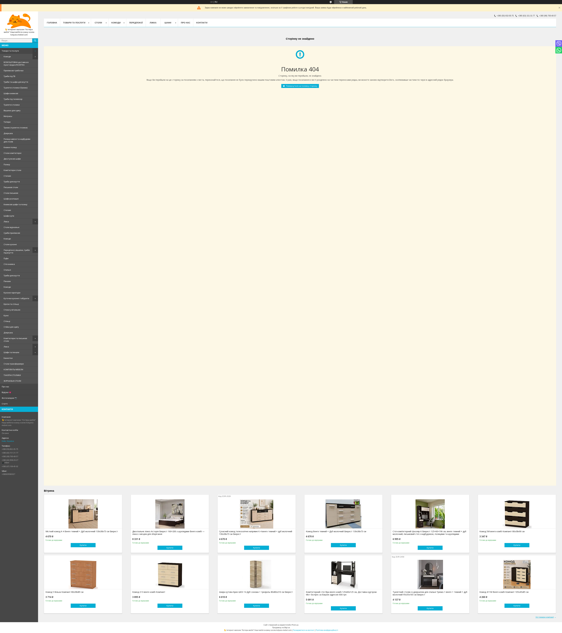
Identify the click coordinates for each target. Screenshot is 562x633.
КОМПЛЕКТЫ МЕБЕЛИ (13, 369)
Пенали (7, 281)
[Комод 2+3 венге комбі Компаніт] (170, 574)
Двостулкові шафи (12, 158)
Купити (83, 545)
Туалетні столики (12, 104)
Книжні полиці (10, 147)
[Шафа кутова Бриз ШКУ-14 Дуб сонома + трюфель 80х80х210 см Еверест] (257, 574)
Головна (52, 23)
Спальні (7, 270)
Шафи (168, 23)
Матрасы (8, 116)
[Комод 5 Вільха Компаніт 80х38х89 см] (83, 574)
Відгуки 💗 (6, 392)
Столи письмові (11, 193)
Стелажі (7, 176)
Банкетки (8, 358)
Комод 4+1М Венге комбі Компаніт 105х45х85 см (503, 592)
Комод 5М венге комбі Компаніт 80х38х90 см (502, 531)
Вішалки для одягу (12, 110)
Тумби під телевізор (13, 99)
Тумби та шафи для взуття (16, 82)
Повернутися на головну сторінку (301, 86)
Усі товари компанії (545, 617)
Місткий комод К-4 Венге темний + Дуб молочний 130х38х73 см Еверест (82, 531)
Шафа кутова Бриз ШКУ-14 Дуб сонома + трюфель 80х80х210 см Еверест (256, 592)
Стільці (7, 321)
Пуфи (6, 258)
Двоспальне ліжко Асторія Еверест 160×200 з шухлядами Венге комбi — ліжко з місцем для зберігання (168, 532)
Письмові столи (11, 187)
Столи (98, 23)
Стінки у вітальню (12, 309)
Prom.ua (295, 625)
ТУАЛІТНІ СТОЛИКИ (12, 375)
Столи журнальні (11, 227)
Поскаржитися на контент (303, 630)
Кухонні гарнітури (12, 292)
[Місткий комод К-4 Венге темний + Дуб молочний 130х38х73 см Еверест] (83, 514)
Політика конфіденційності (327, 630)
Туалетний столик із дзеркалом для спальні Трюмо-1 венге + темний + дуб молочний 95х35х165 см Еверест (430, 593)
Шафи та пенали (11, 352)
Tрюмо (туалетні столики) (15, 127)
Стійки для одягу (11, 327)
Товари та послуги (10, 50)
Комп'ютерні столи (12, 170)
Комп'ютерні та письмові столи (15, 339)
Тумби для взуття (12, 181)
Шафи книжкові (11, 93)
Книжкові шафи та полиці (15, 204)
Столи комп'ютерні (12, 153)
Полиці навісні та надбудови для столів (17, 140)
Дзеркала (8, 133)
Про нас (5, 386)
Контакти (201, 23)
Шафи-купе (9, 216)
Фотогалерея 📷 (9, 398)
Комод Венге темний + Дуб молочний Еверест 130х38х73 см (336, 531)
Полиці (7, 164)
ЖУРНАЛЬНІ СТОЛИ (12, 381)
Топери (7, 122)
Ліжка (6, 221)
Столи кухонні (10, 244)
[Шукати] (35, 40)
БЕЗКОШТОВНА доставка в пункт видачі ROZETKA (16, 63)
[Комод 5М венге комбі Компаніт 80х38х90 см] (517, 514)
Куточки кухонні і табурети (16, 298)
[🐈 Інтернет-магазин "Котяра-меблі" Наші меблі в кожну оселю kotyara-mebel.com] (19, 21)
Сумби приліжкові (12, 233)
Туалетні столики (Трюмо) (15, 87)
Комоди (7, 56)
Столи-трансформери (14, 363)
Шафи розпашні (11, 198)
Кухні (6, 315)
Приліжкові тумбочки (13, 70)
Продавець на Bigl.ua (281, 628)
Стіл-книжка (9, 264)
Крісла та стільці (11, 304)
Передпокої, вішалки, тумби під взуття (17, 251)
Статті (5, 403)
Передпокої (136, 23)
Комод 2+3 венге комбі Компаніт (148, 592)
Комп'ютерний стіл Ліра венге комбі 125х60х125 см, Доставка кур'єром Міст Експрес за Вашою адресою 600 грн (341, 593)
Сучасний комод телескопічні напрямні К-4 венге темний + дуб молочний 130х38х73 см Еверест (255, 532)
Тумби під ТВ (9, 76)
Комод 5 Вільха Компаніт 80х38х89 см (64, 592)
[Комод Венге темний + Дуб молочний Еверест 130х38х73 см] (343, 514)
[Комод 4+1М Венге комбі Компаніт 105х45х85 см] (517, 574)
